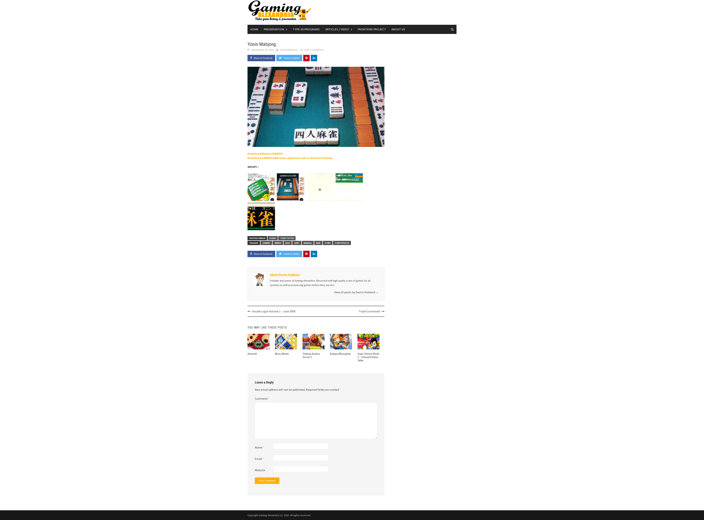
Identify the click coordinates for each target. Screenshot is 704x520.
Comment (262, 398)
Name (259, 447)
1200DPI (266, 243)
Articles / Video (337, 29)
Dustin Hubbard (288, 49)
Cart (296, 243)
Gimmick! (252, 353)
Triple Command (369, 311)
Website (260, 470)
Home (254, 29)
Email (259, 459)
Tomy (328, 243)
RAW (318, 243)
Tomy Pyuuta (342, 243)
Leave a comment (314, 49)
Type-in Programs (306, 29)
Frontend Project (372, 29)
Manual (308, 243)
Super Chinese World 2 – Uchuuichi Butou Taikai (368, 357)
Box (287, 243)
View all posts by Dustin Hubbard (356, 292)
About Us (398, 29)
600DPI (277, 243)
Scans (272, 238)
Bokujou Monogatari (340, 353)
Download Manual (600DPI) (265, 153)
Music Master (282, 353)
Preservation (274, 29)
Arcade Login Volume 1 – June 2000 (274, 311)
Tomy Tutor (287, 238)
